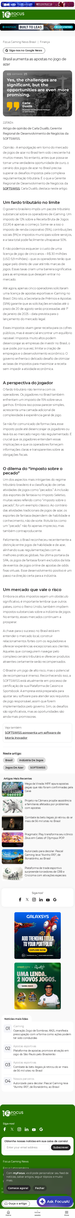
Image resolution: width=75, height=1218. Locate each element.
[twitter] (27, 899)
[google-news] (55, 899)
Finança (45, 42)
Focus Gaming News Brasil (19, 42)
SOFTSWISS (11, 188)
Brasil (8, 760)
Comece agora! (18, 1188)
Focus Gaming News (15, 1161)
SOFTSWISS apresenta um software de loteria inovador (33, 735)
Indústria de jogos (31, 760)
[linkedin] (41, 899)
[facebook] (20, 899)
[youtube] (48, 899)
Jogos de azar (14, 767)
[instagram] (34, 899)
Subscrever (60, 1147)
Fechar (39, 1188)
